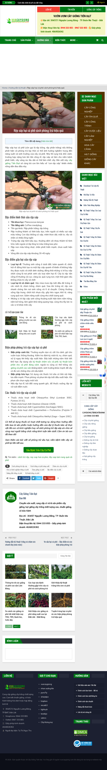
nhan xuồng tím (47, 688)
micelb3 (44, 705)
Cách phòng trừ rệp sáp (19, 466)
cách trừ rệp (23, 457)
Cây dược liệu (92, 130)
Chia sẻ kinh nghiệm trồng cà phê (18, 469)
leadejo (44, 714)
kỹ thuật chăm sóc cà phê (46, 361)
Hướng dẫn (43, 40)
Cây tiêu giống (90, 430)
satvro (43, 718)
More (73, 40)
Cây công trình (90, 123)
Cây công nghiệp (90, 109)
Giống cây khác (90, 161)
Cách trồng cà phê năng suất (39, 466)
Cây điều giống (90, 433)
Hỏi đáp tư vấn (89, 194)
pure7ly (44, 693)
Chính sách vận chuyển (85, 701)
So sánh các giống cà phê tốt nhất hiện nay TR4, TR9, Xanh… (63, 334)
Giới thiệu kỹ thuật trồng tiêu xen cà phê (27, 332)
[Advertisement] (53, 64)
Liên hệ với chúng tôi (84, 712)
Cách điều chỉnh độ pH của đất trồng (30, 2)
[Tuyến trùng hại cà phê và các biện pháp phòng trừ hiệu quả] (61, 600)
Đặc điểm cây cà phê (54, 469)
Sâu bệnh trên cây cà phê (38, 450)
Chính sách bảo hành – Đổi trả (88, 690)
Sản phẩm (25, 40)
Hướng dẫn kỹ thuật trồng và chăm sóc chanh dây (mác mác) (20, 543)
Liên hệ (48, 9)
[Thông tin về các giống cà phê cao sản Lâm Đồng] (11, 320)
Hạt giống (90, 154)
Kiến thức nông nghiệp (92, 205)
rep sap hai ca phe (39, 457)
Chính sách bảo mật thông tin (87, 696)
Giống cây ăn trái (91, 440)
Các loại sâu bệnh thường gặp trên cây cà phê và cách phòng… (63, 321)
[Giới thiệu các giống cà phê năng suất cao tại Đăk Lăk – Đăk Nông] (38, 600)
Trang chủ (10, 40)
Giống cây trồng (94, 9)
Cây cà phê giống (91, 420)
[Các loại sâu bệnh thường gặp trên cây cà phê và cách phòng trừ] (47, 320)
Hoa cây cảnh (89, 147)
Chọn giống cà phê (38, 469)
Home (4, 88)
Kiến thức (60, 40)
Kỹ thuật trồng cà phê (32, 473)
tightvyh (44, 709)
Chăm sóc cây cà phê (60, 466)
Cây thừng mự (47, 722)
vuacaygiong (46, 684)
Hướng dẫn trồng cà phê (14, 473)
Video (86, 286)
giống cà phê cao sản (21, 368)
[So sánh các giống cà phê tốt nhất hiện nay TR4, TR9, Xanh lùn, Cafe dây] (47, 334)
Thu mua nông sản (90, 281)
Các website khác (95, 471)
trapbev (44, 701)
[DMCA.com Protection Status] (81, 733)
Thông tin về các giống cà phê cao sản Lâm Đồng (27, 320)
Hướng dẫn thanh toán (85, 707)
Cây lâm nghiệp (89, 138)
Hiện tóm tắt (47, 141)
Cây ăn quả (91, 116)
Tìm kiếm (71, 9)
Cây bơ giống (89, 436)
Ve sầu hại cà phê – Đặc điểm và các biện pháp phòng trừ (58, 543)
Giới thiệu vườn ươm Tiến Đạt (87, 685)
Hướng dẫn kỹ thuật (17, 88)
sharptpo (45, 697)
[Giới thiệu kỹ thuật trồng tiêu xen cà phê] (11, 334)
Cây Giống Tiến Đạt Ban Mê (94, 396)
